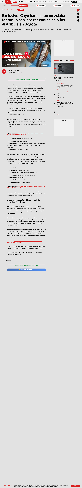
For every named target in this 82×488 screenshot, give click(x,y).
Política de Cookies (53, 486)
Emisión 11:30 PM (76, 5)
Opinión (56, 1)
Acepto (75, 485)
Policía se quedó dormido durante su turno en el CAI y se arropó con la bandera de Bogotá (65, 86)
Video (21, 9)
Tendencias (51, 1)
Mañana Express (24, 5)
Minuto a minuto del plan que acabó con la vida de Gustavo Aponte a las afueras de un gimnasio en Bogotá (65, 111)
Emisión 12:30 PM (42, 5)
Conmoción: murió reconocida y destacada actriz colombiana (63, 78)
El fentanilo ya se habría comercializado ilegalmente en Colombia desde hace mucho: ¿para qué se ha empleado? (26, 187)
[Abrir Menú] (2, 1)
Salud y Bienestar (37, 1)
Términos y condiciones (40, 485)
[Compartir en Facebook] (78, 13)
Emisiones (5, 5)
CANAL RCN (74, 1)
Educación (59, 100)
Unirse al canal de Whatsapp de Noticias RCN (27, 79)
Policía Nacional (60, 83)
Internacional (21, 1)
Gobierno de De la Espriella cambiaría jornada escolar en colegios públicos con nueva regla (65, 103)
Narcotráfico (8, 260)
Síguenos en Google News (27, 269)
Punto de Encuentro (64, 1)
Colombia (15, 1)
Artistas (56, 75)
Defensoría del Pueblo (61, 91)
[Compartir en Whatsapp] (78, 20)
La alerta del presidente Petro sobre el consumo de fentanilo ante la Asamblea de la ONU (25, 133)
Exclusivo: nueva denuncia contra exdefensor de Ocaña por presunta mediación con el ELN (64, 94)
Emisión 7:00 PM (59, 5)
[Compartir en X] (78, 17)
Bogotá (58, 109)
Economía (45, 1)
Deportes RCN (29, 1)
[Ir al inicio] (8, 2)
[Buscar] (79, 1)
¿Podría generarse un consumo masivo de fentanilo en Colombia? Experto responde (24, 241)
